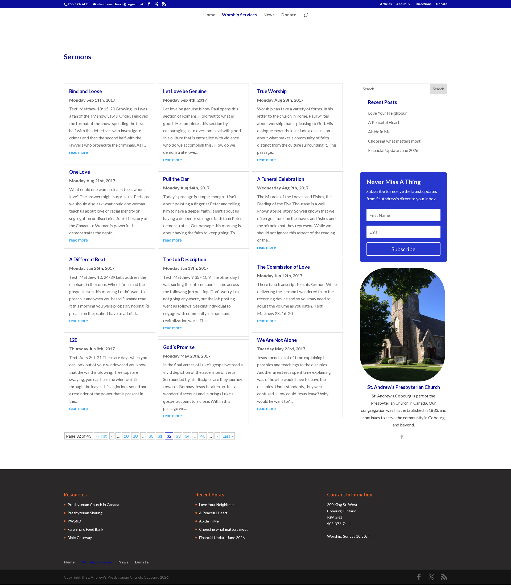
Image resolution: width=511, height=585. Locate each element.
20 (135, 435)
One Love (79, 172)
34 (187, 435)
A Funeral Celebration (280, 179)
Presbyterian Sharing (85, 513)
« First (101, 435)
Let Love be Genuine (185, 91)
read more (78, 152)
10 (126, 435)
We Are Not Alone (277, 340)
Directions (423, 4)
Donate (441, 4)
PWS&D (74, 521)
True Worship (272, 91)
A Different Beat (87, 259)
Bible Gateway (80, 537)
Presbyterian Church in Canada (93, 504)
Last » (227, 435)
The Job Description (184, 259)
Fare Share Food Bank (85, 529)
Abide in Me (379, 131)
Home (209, 15)
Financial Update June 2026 (393, 150)
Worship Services (239, 15)
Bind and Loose (85, 91)
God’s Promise (179, 347)
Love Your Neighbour (387, 112)
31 (160, 435)
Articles (386, 4)
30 (151, 435)
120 (73, 340)
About (401, 4)
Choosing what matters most (394, 140)
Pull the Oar (176, 179)
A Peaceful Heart (383, 122)
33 (178, 435)
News (269, 15)
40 (202, 435)
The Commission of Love (283, 267)
